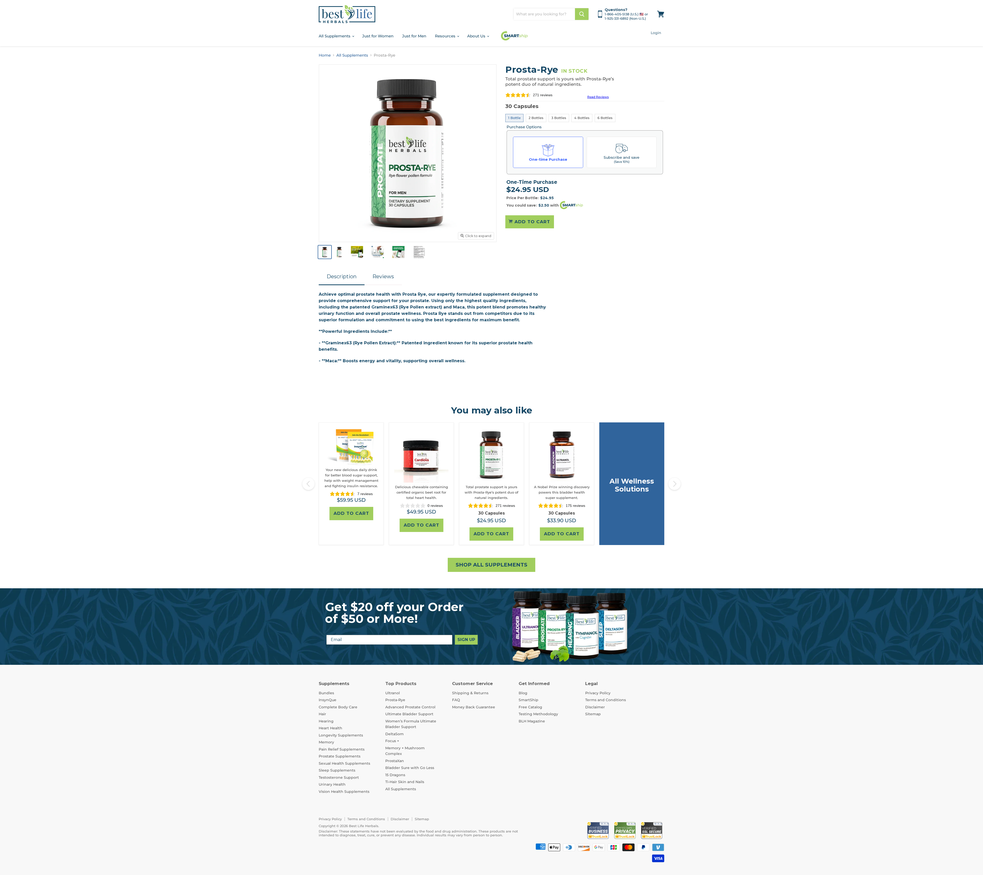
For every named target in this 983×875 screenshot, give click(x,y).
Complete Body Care (338, 707)
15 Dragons (395, 775)
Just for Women (377, 36)
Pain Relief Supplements (342, 749)
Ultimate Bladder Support (409, 714)
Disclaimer (595, 707)
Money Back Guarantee (473, 707)
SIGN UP (466, 639)
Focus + (392, 741)
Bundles (326, 693)
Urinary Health (332, 784)
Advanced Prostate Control (410, 707)
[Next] (674, 484)
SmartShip (528, 700)
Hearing (326, 721)
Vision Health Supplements (344, 791)
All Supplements (335, 36)
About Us (476, 36)
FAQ (456, 700)
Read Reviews (598, 97)
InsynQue (327, 700)
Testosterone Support (339, 777)
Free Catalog (530, 707)
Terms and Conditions (605, 700)
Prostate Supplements (339, 756)
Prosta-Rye (395, 700)
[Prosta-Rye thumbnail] (324, 252)
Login (656, 32)
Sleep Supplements (337, 770)
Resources (445, 36)
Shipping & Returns (470, 693)
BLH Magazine (532, 721)
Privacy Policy (598, 693)
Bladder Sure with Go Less (409, 767)
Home (325, 55)
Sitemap (593, 714)
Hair (322, 714)
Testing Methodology (538, 714)
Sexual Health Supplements (344, 763)
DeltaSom (394, 734)
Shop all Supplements (491, 565)
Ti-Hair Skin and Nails (404, 782)
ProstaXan (394, 761)
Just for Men (414, 36)
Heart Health (330, 728)
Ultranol (392, 693)
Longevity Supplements (341, 735)
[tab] (342, 275)
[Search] (582, 14)
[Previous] (308, 484)
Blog (523, 693)
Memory (326, 742)
